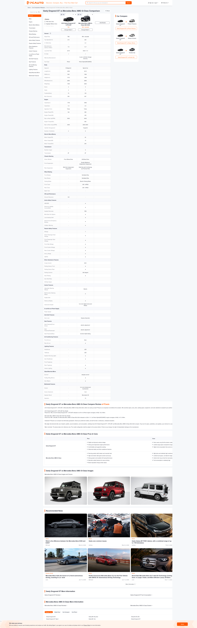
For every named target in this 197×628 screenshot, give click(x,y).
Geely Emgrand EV (51, 616)
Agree (182, 624)
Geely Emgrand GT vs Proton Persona (126, 28)
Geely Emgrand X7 (135, 619)
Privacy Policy (87, 625)
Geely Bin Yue (92, 619)
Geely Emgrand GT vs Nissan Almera (126, 43)
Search (128, 3)
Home (29, 7)
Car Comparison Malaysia (38, 7)
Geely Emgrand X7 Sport (52, 619)
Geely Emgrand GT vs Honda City (126, 57)
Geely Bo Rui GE (135, 616)
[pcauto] (35, 2)
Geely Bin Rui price (93, 616)
